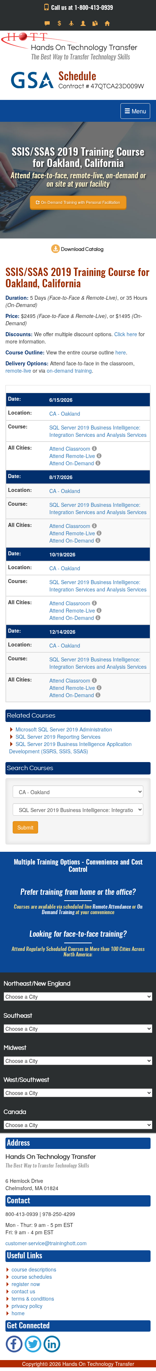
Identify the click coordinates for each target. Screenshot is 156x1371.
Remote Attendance (112, 907)
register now (26, 1284)
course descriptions (34, 1269)
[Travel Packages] (72, 23)
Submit (25, 827)
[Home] (107, 23)
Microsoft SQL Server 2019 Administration (64, 729)
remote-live (18, 370)
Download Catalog (81, 249)
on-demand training (69, 370)
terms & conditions (33, 1298)
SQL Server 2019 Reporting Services (58, 736)
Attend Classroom (69, 448)
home (18, 1313)
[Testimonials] (48, 23)
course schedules (32, 1276)
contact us (23, 1291)
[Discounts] (60, 23)
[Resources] (96, 23)
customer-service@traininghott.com (46, 1243)
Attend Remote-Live (72, 455)
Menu (138, 111)
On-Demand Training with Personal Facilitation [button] (80, 202)
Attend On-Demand (71, 463)
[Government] (84, 23)
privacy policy (27, 1305)
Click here (125, 334)
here (120, 352)
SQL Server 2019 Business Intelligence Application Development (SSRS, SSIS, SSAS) (70, 747)
